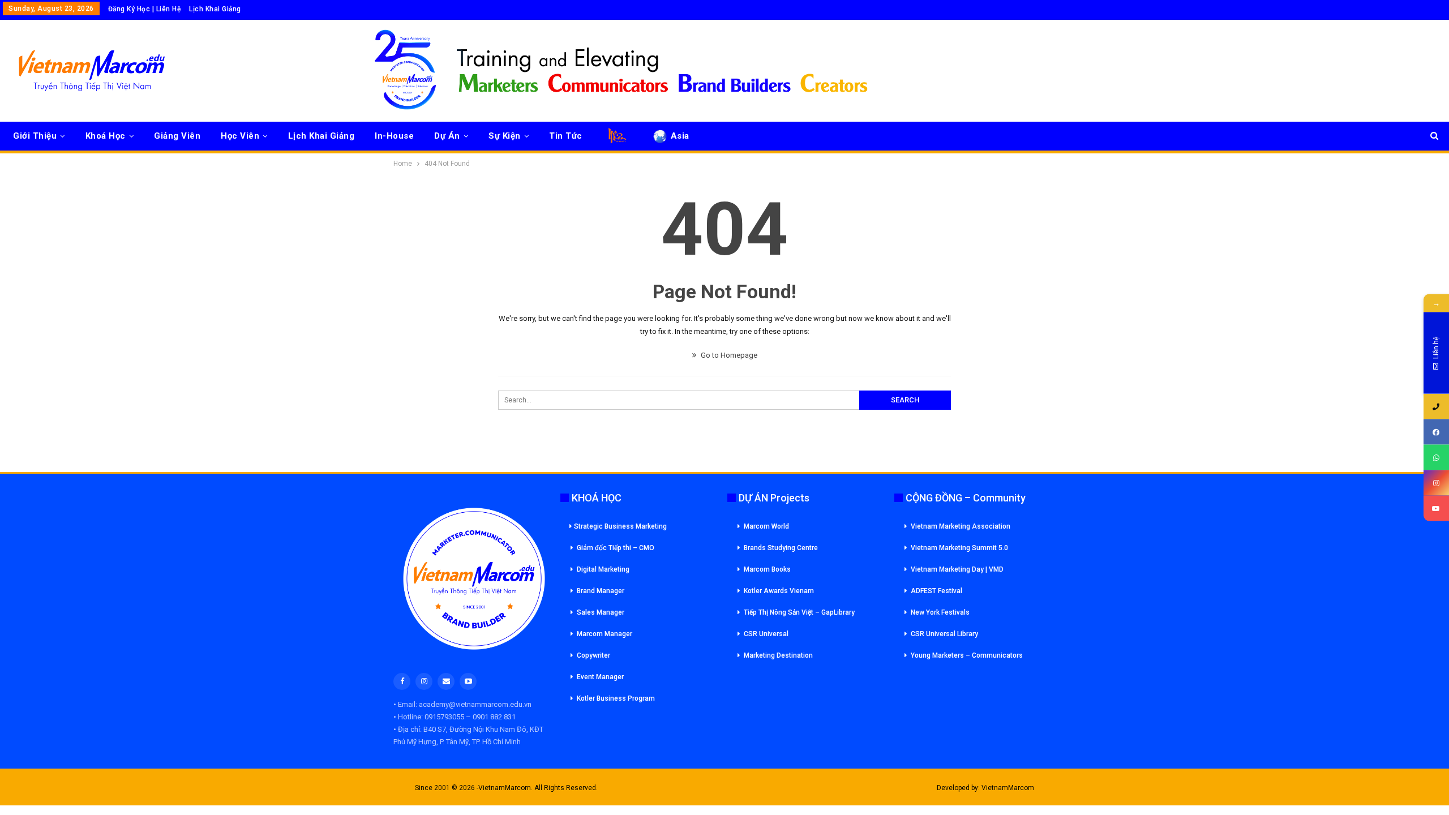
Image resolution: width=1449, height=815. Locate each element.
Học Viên (240, 136)
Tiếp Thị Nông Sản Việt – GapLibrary (799, 612)
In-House (394, 136)
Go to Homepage (728, 355)
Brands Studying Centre (781, 548)
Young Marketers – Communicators (967, 655)
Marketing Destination (778, 655)
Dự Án (447, 136)
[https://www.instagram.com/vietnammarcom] (1436, 483)
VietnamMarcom (1007, 788)
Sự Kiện (504, 136)
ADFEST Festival (936, 591)
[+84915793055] (1436, 406)
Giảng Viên (177, 136)
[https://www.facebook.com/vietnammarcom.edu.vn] (1436, 432)
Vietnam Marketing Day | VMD (957, 569)
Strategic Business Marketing (620, 526)
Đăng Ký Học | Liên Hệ (144, 9)
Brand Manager (600, 591)
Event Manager (600, 677)
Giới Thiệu (35, 136)
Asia (680, 136)
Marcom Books (767, 569)
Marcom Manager (604, 634)
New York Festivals (940, 612)
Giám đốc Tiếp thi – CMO (615, 548)
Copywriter (593, 655)
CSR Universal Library (944, 634)
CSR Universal (766, 634)
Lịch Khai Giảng (215, 9)
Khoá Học (105, 136)
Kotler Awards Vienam (779, 591)
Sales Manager (600, 612)
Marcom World (766, 526)
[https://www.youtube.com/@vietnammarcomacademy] (1436, 508)
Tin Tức (565, 136)
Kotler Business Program (616, 698)
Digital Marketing (603, 569)
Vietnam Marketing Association (960, 526)
